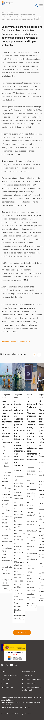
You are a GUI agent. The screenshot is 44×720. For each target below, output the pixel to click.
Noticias (10, 12)
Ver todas (22, 632)
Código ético (27, 675)
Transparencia (7, 687)
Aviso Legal (20, 714)
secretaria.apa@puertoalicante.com (15, 707)
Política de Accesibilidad (31, 679)
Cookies (28, 714)
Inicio (3, 12)
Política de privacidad (8, 714)
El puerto (5, 679)
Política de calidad (29, 683)
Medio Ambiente (28, 671)
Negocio (4, 683)
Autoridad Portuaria (9, 675)
